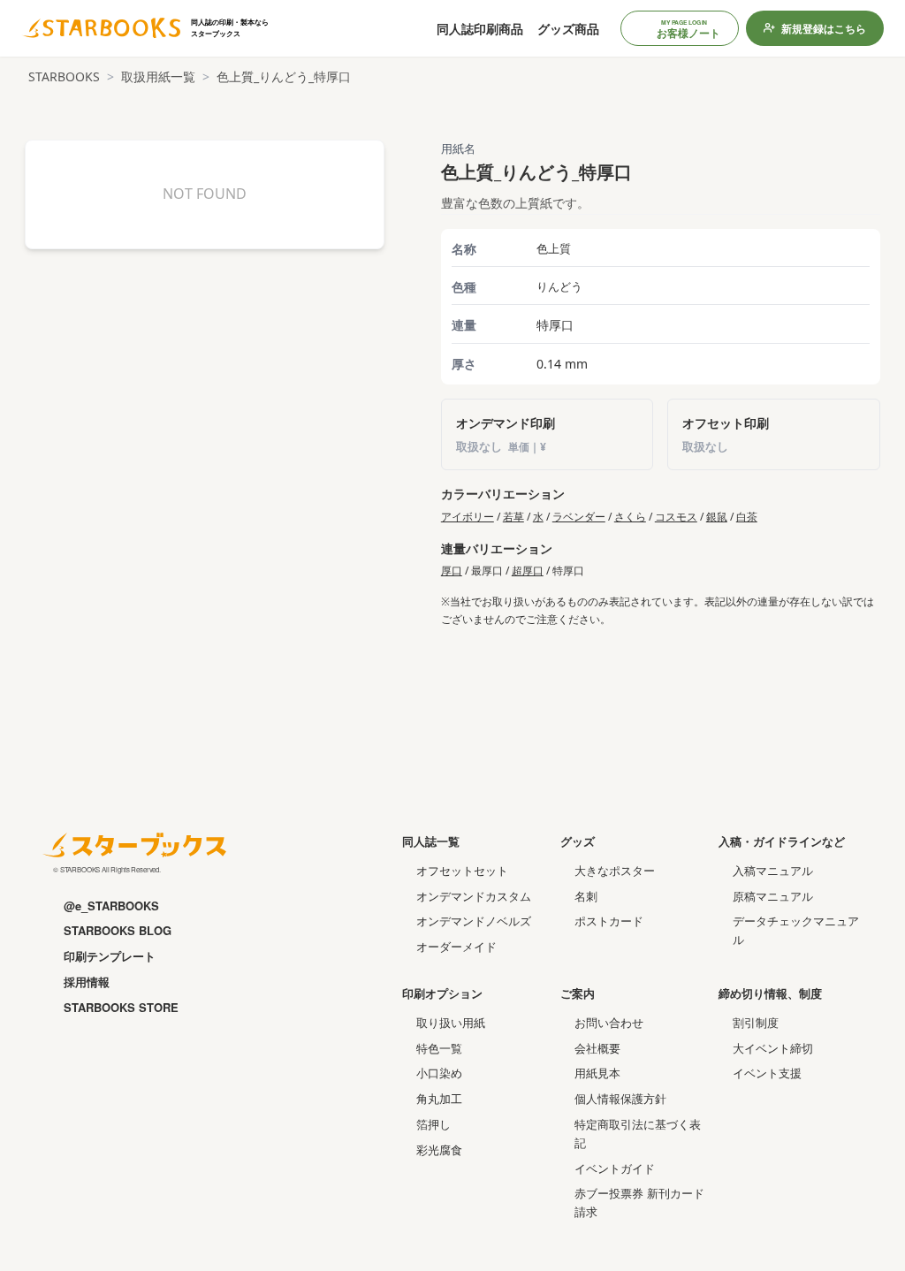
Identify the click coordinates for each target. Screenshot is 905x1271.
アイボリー (467, 516)
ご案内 (577, 993)
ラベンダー (578, 516)
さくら (630, 516)
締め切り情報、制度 (770, 993)
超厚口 (528, 570)
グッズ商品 (568, 28)
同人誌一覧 (431, 841)
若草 (513, 516)
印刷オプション (442, 993)
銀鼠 (716, 516)
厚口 (451, 570)
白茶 (746, 516)
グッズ (577, 841)
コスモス (676, 516)
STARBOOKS (64, 76)
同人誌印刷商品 (480, 28)
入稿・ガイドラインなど (782, 841)
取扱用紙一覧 (158, 76)
